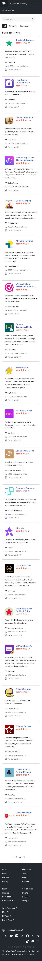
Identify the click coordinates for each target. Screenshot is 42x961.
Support (5, 893)
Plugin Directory (8, 10)
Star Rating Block (24, 410)
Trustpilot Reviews (25, 40)
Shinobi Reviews (23, 689)
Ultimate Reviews (24, 646)
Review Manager (24, 812)
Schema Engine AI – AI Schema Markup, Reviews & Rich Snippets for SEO (25, 159)
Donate (26, 897)
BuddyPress (8, 920)
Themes (25, 873)
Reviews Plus (22, 367)
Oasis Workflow (23, 565)
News (4, 873)
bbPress (6, 916)
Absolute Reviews (24, 241)
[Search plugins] (32, 19)
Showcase (26, 869)
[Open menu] (38, 3)
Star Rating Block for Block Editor (24, 609)
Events (25, 893)
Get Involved (27, 889)
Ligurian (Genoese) (15, 930)
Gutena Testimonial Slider (24, 325)
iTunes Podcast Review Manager (24, 770)
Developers (7, 897)
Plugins (25, 877)
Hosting (5, 877)
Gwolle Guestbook (24, 117)
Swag (25, 901)
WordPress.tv (9, 901)
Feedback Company (25, 488)
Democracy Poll (23, 201)
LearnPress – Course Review (23, 81)
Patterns (25, 881)
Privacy (5, 881)
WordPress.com (9, 908)
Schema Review (23, 726)
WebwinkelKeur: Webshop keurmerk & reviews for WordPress (26, 285)
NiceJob (20, 528)
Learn (4, 889)
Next (29, 857)
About (4, 869)
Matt (5, 912)
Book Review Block (25, 451)
